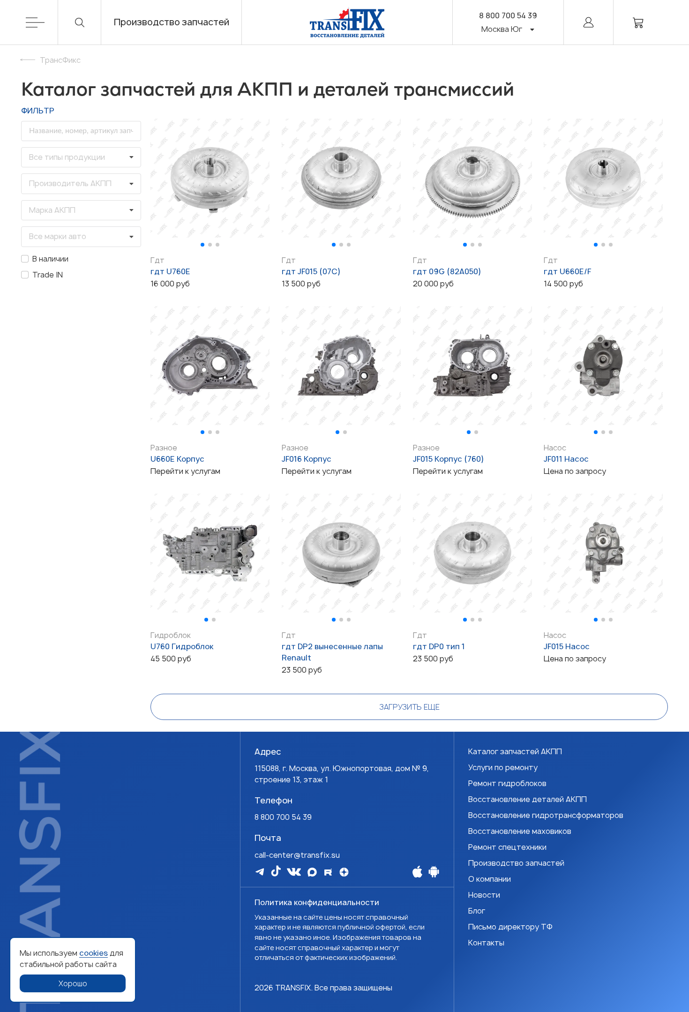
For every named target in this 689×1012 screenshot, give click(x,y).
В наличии (50, 259)
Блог (476, 911)
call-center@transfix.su (297, 855)
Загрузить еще (409, 707)
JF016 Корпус (306, 459)
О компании (489, 879)
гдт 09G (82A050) (447, 271)
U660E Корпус (177, 459)
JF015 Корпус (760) (448, 459)
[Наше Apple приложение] (417, 871)
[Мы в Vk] (294, 872)
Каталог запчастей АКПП (515, 751)
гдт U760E (170, 271)
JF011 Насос (566, 459)
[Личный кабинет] (588, 22)
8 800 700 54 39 (508, 15)
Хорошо (73, 983)
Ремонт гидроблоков (507, 783)
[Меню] (42, 22)
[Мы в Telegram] (260, 871)
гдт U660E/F (567, 271)
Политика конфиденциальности (317, 902)
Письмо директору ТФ (510, 927)
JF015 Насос (567, 646)
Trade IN (47, 275)
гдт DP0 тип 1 (439, 646)
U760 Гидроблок (181, 646)
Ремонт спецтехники (507, 847)
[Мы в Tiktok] (275, 871)
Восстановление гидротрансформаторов (545, 815)
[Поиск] (79, 22)
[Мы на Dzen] (344, 872)
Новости (484, 895)
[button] (202, 245)
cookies (93, 953)
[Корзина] (638, 22)
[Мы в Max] (312, 872)
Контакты (486, 942)
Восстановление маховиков (519, 831)
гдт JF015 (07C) (311, 271)
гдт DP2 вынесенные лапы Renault (332, 652)
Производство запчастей (171, 22)
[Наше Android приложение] (434, 871)
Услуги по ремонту (503, 767)
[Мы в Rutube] (328, 872)
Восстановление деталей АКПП (527, 799)
